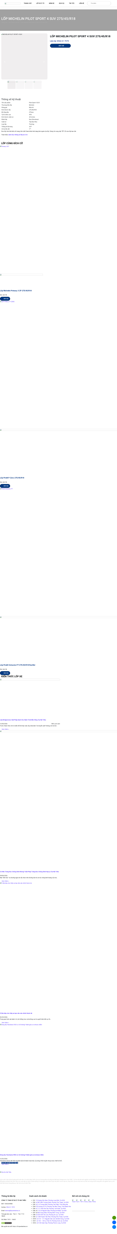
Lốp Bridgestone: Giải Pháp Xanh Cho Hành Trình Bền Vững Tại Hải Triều (23, 720)
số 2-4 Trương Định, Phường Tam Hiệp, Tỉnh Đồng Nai (52, 1204)
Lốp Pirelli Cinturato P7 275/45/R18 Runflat (17, 665)
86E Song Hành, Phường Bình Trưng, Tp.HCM (51, 1212)
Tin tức (71, 3)
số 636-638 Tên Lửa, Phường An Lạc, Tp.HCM (49, 1215)
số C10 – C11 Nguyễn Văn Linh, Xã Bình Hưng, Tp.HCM (53, 1219)
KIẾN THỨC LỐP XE (11, 676)
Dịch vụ (61, 3)
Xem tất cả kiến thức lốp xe (9, 1163)
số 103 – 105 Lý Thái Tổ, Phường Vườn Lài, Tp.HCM (52, 1221)
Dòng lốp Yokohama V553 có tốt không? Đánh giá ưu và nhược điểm (22, 1155)
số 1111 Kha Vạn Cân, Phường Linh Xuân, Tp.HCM (51, 1208)
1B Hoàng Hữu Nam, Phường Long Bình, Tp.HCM (50, 1200)
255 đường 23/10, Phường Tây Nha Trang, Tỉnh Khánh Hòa (53, 1206)
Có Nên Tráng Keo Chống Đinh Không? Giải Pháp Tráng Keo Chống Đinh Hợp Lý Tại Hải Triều (29, 871)
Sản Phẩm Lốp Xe (14, 22)
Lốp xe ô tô (40, 3)
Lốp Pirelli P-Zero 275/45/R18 (12, 478)
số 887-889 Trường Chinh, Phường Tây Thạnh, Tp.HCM (52, 1202)
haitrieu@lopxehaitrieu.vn (12, 1210)
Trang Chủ (28, 3)
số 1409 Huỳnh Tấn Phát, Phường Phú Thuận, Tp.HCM (52, 1217)
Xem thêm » (5, 729)
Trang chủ (4, 22)
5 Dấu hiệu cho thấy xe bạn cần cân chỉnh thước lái (16, 1013)
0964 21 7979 (10, 1207)
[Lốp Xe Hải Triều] (12, 3)
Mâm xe (51, 3)
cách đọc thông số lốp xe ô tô (17, 135)
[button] (4, 61)
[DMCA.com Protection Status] (6, 1223)
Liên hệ (81, 3)
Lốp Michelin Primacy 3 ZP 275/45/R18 (16, 291)
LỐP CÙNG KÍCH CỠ (12, 143)
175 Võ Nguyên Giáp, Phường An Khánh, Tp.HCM (52, 1210)
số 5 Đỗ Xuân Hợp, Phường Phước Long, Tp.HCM (51, 1223)
